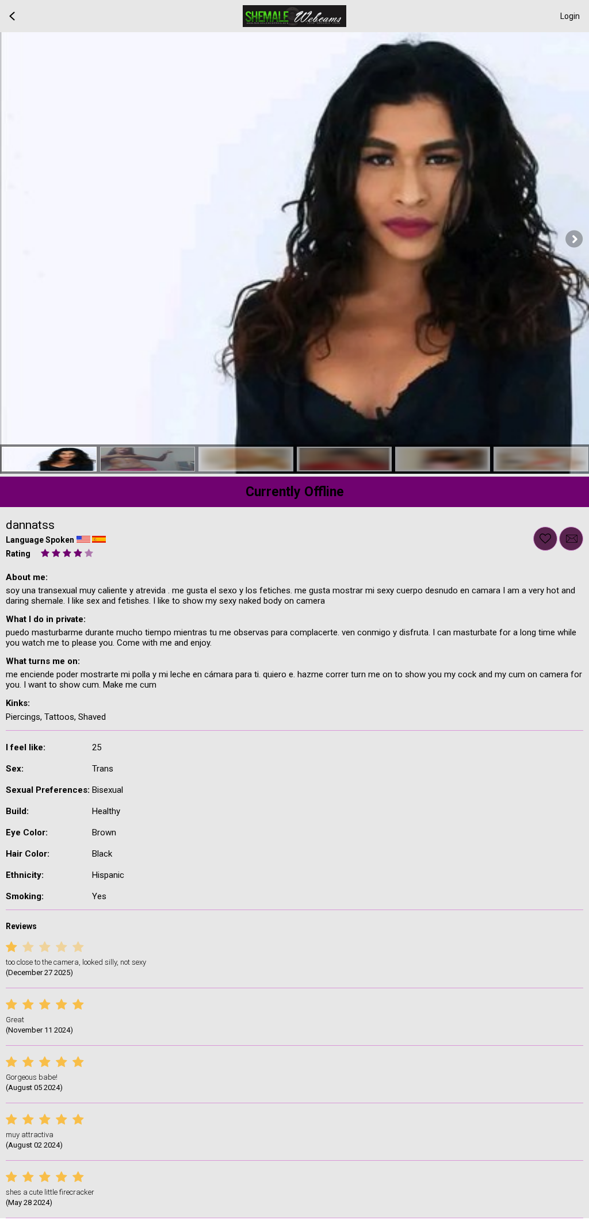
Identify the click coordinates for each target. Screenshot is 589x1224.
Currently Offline (295, 492)
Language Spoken (40, 539)
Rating (18, 553)
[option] (49, 459)
